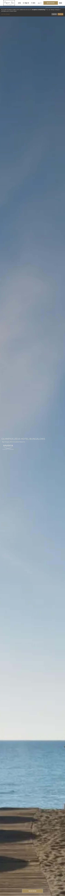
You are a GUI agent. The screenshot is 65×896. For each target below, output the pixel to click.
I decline (54, 14)
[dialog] (32, 12)
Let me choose (5, 14)
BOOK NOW (32, 891)
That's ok (60, 14)
